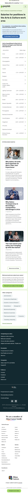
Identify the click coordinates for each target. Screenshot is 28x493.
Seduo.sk (17, 433)
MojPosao (17, 447)
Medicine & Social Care (9, 312)
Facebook (3, 374)
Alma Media (19, 408)
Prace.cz (3, 433)
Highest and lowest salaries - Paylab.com (11, 343)
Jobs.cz (3, 427)
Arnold (16, 427)
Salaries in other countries (7, 336)
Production (21, 316)
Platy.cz (16, 435)
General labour (7, 306)
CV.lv (3, 449)
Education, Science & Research (11, 302)
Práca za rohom (5, 435)
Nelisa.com (4, 441)
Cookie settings (5, 398)
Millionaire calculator (6, 338)
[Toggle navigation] (25, 6)
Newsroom (3, 379)
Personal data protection (7, 395)
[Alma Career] (14, 478)
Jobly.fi (3, 470)
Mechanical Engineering (9, 309)
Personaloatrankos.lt (6, 459)
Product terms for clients (7, 350)
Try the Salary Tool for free (11, 36)
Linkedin (3, 377)
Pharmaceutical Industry (9, 316)
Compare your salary (14, 490)
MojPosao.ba (17, 449)
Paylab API (3, 365)
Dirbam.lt (3, 453)
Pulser (16, 457)
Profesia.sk (4, 429)
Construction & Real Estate (10, 299)
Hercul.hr (16, 453)
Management (17, 306)
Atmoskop (4, 439)
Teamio (16, 429)
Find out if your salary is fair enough (13, 285)
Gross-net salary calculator (7, 341)
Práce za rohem (5, 437)
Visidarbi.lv (4, 455)
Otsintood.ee (4, 457)
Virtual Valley (17, 455)
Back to (11, 10)
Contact (3, 372)
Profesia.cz (4, 431)
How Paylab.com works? (7, 353)
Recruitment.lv (5, 462)
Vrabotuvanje (17, 451)
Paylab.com (17, 439)
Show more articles (14, 268)
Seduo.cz (17, 431)
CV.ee (3, 451)
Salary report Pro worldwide (8, 362)
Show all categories (7, 323)
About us (3, 355)
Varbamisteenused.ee (6, 464)
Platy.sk (16, 437)
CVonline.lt (4, 447)
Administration (7, 295)
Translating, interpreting (9, 319)
